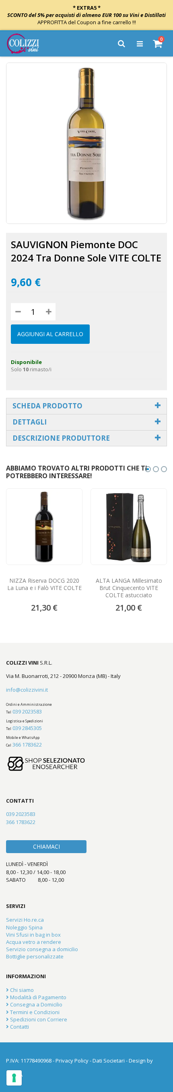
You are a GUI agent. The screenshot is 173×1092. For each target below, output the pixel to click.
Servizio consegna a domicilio (42, 949)
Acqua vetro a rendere (33, 942)
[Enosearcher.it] (46, 774)
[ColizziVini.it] (28, 43)
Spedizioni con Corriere (38, 1019)
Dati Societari (109, 1060)
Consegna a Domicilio (35, 1004)
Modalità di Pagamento (37, 997)
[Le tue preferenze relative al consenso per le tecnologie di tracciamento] (14, 1078)
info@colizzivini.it (27, 689)
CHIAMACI (46, 846)
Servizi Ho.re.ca (25, 919)
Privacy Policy (72, 1060)
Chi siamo (21, 990)
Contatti (19, 1026)
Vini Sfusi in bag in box (33, 934)
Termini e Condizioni (34, 1012)
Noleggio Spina (24, 927)
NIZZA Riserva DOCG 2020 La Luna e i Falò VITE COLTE (44, 584)
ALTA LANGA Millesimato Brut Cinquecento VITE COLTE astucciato (129, 588)
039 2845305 (27, 728)
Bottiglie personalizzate (35, 956)
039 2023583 (27, 711)
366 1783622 (27, 744)
